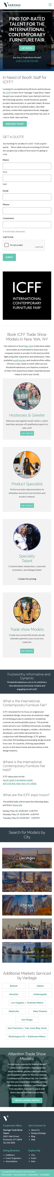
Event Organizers (13, 1158)
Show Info (17, 805)
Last (5, 184)
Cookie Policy (33, 1174)
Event (33, 1158)
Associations (11, 1161)
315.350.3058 (9, 1143)
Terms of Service (20, 1174)
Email (5, 190)
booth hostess (19, 360)
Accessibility (45, 1174)
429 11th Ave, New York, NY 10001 (19, 783)
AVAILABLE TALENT (15, 124)
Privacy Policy (7, 1174)
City (33, 1155)
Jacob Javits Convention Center (18, 780)
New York (28, 346)
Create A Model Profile (27, 1100)
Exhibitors (10, 1155)
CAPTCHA (8, 237)
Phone (6, 204)
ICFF (8, 92)
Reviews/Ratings (38, 1133)
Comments (8, 218)
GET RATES (27, 48)
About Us (35, 1130)
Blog (33, 1136)
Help (33, 1139)
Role (33, 1161)
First (5, 172)
